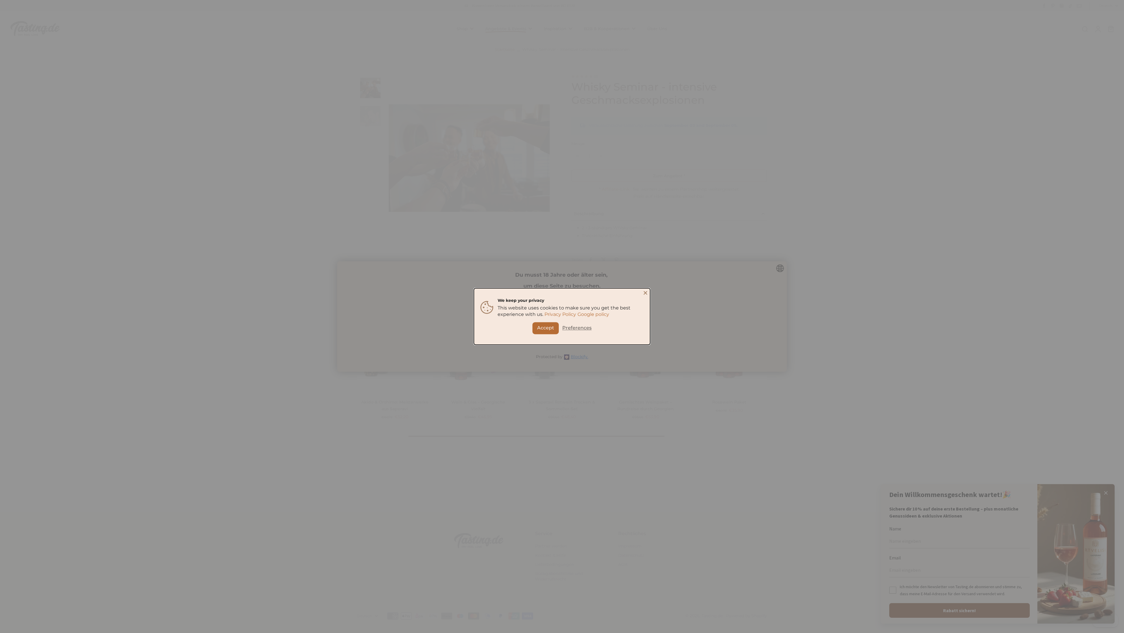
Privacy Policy (560, 314)
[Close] (645, 293)
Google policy (593, 314)
